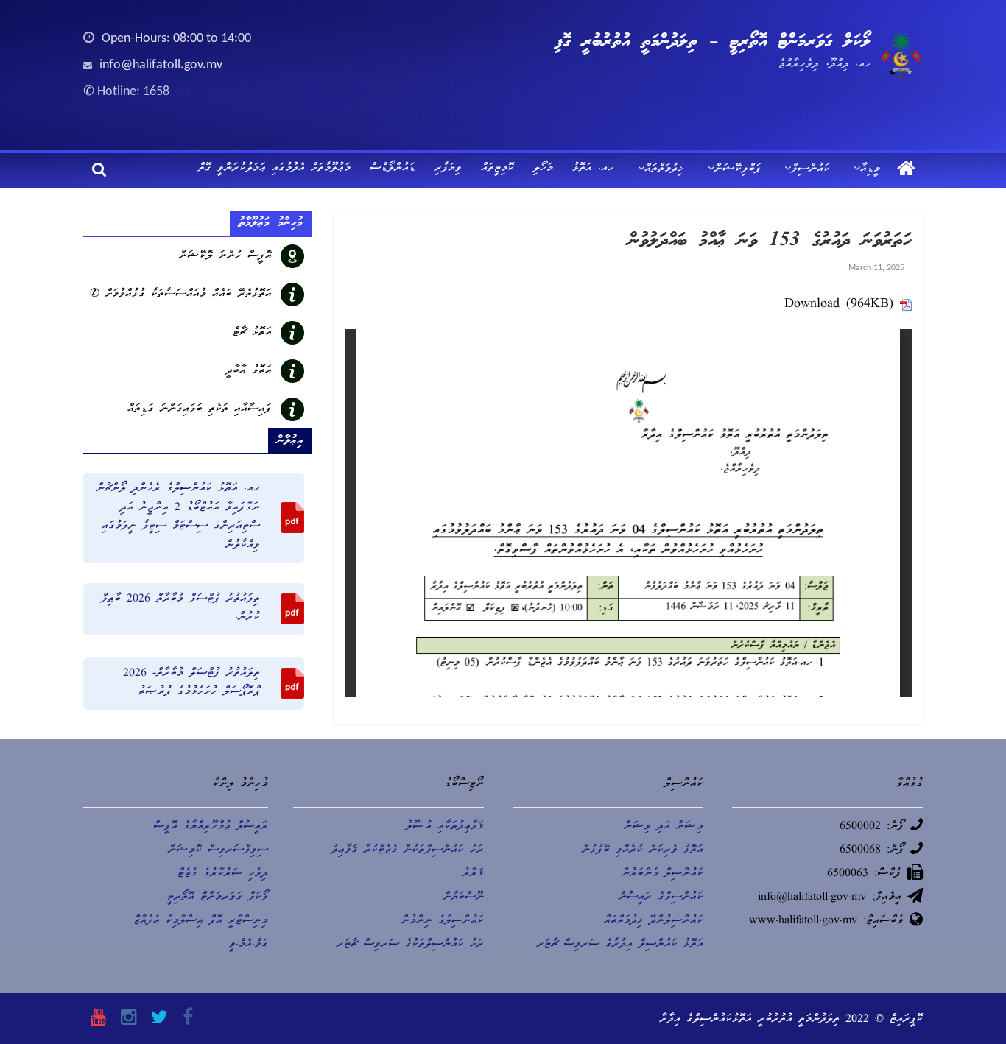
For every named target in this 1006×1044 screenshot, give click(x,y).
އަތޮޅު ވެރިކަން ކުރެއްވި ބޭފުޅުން (642, 850)
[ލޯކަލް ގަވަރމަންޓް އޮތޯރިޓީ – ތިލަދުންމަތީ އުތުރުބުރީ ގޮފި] (906, 170)
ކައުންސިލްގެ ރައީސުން (661, 897)
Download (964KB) (838, 304)
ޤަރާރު (473, 874)
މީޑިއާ (870, 169)
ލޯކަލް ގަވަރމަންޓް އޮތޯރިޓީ (217, 897)
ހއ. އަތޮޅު (593, 168)
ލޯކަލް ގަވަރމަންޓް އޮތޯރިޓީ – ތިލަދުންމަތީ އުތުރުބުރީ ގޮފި (713, 42)
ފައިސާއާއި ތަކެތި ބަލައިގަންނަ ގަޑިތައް (199, 409)
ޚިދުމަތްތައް (664, 169)
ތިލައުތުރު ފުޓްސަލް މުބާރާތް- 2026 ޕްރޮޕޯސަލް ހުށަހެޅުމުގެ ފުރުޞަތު (191, 683)
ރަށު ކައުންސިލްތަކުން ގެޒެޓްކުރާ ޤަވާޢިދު (407, 850)
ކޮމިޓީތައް (497, 168)
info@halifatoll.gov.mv (160, 65)
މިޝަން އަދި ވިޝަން (663, 827)
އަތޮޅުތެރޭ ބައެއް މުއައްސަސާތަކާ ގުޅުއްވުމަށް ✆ (181, 294)
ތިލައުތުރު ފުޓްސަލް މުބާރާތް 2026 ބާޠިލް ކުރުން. (180, 608)
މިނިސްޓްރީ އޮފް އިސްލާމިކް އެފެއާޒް (200, 921)
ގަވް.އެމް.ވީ (248, 944)
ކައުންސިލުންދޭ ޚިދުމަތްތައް (653, 921)
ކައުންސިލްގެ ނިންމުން (442, 921)
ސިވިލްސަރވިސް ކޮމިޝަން (218, 850)
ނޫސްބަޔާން (463, 897)
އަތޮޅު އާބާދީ (249, 371)
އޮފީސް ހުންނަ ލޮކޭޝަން (225, 256)
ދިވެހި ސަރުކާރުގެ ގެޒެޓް (222, 874)
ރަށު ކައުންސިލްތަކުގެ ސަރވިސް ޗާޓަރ (410, 944)
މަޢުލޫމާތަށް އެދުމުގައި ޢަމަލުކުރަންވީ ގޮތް (274, 168)
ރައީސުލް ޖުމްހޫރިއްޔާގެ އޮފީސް (210, 827)
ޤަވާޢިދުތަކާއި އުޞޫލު (445, 827)
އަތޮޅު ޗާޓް (252, 333)
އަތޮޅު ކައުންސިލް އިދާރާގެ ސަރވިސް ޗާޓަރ (620, 944)
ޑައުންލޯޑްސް (392, 168)
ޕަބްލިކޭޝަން (737, 169)
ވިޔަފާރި (448, 168)
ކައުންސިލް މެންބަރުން (662, 874)
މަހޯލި (543, 168)
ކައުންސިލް (810, 169)
